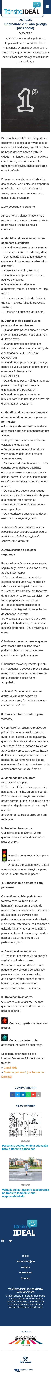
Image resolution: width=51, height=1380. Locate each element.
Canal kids (10, 1067)
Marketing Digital (26, 1369)
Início (25, 1255)
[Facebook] (2, 1241)
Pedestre (25, 1185)
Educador (25, 1141)
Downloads (25, 1272)
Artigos (25, 1267)
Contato (25, 1278)
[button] (12, 1094)
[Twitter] (10, 1241)
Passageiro (25, 33)
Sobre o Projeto (25, 1261)
